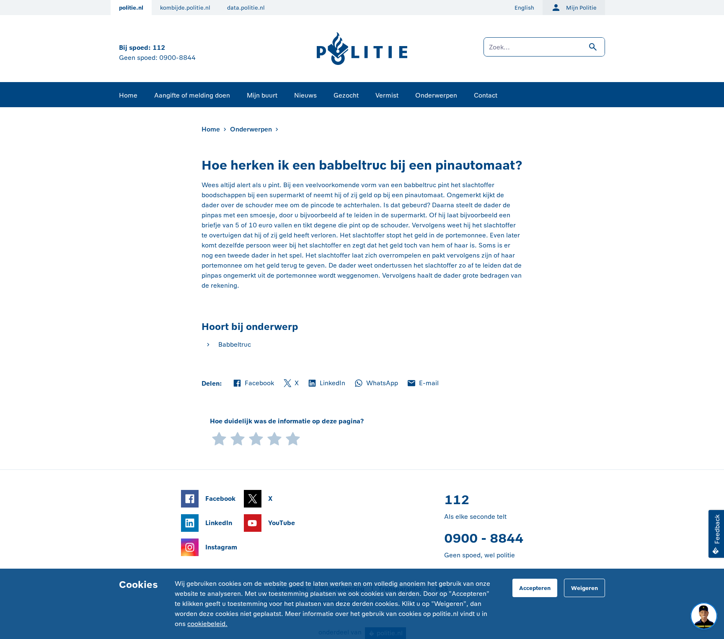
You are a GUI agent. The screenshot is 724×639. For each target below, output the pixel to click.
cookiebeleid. (207, 624)
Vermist (386, 95)
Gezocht (346, 95)
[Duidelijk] (274, 438)
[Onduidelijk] (237, 438)
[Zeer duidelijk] (293, 438)
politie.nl (131, 7)
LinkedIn (326, 383)
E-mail (422, 383)
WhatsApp (376, 383)
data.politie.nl (246, 7)
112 (159, 48)
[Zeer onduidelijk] (219, 438)
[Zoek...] (544, 51)
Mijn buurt (262, 95)
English (524, 7)
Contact (485, 95)
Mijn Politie (581, 7)
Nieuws (305, 95)
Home (128, 95)
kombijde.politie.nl (185, 7)
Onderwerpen (436, 95)
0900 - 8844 (483, 538)
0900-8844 (177, 58)
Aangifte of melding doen (192, 95)
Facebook (253, 383)
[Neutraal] (256, 438)
